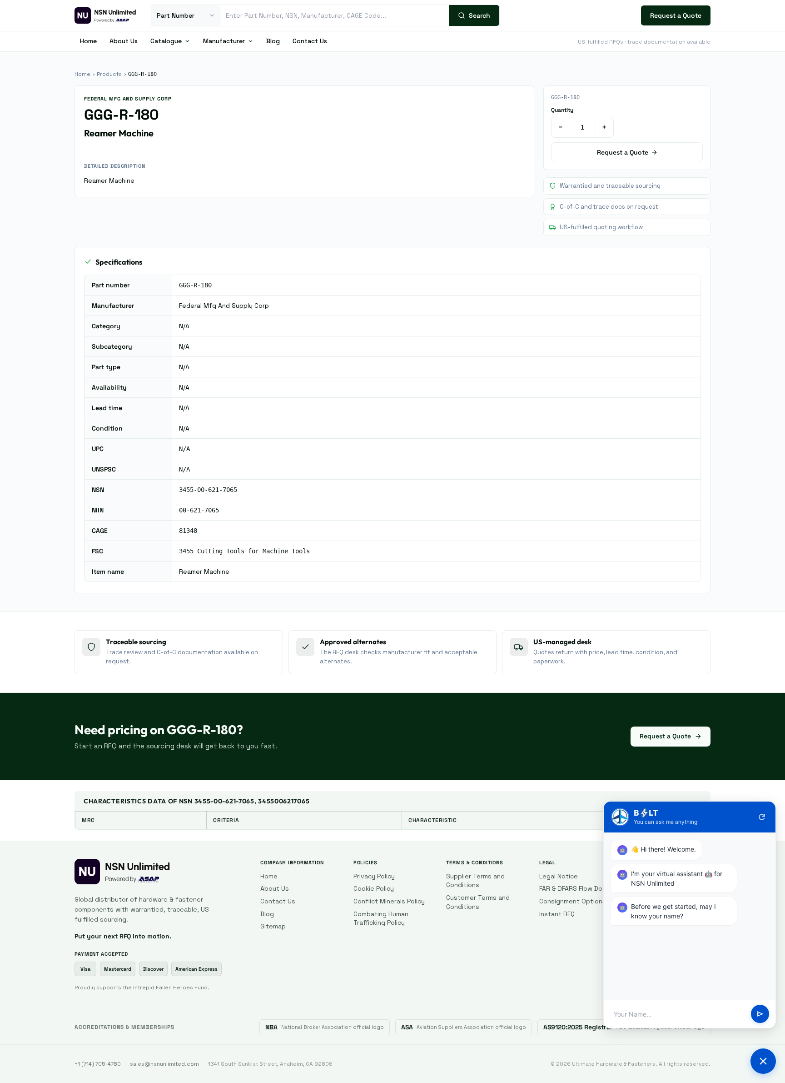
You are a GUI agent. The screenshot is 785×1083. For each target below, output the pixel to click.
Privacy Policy (374, 876)
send (760, 1014)
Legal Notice (558, 876)
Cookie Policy (373, 888)
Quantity (562, 110)
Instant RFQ (557, 914)
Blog (273, 41)
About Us (123, 41)
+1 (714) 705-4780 (98, 1064)
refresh (761, 817)
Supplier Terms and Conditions (475, 880)
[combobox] (334, 15)
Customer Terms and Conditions (478, 902)
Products (109, 74)
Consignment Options (572, 901)
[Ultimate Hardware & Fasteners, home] (105, 15)
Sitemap (273, 926)
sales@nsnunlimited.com (164, 1064)
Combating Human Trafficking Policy (380, 918)
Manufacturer (224, 41)
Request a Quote (675, 15)
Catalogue (166, 41)
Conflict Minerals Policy (389, 901)
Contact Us (310, 41)
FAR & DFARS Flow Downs (577, 888)
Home (88, 41)
